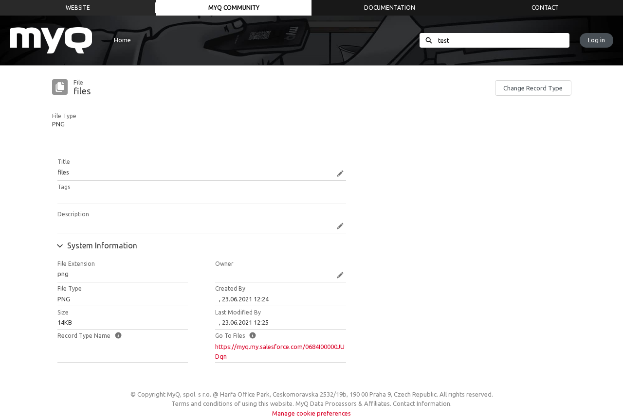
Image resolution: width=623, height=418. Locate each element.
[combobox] (503, 40)
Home (122, 39)
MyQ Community (233, 7)
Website (78, 7)
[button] (532, 88)
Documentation (389, 7)
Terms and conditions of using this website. (232, 403)
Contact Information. (422, 403)
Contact (545, 7)
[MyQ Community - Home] (51, 40)
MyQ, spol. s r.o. (189, 394)
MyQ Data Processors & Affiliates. (343, 403)
